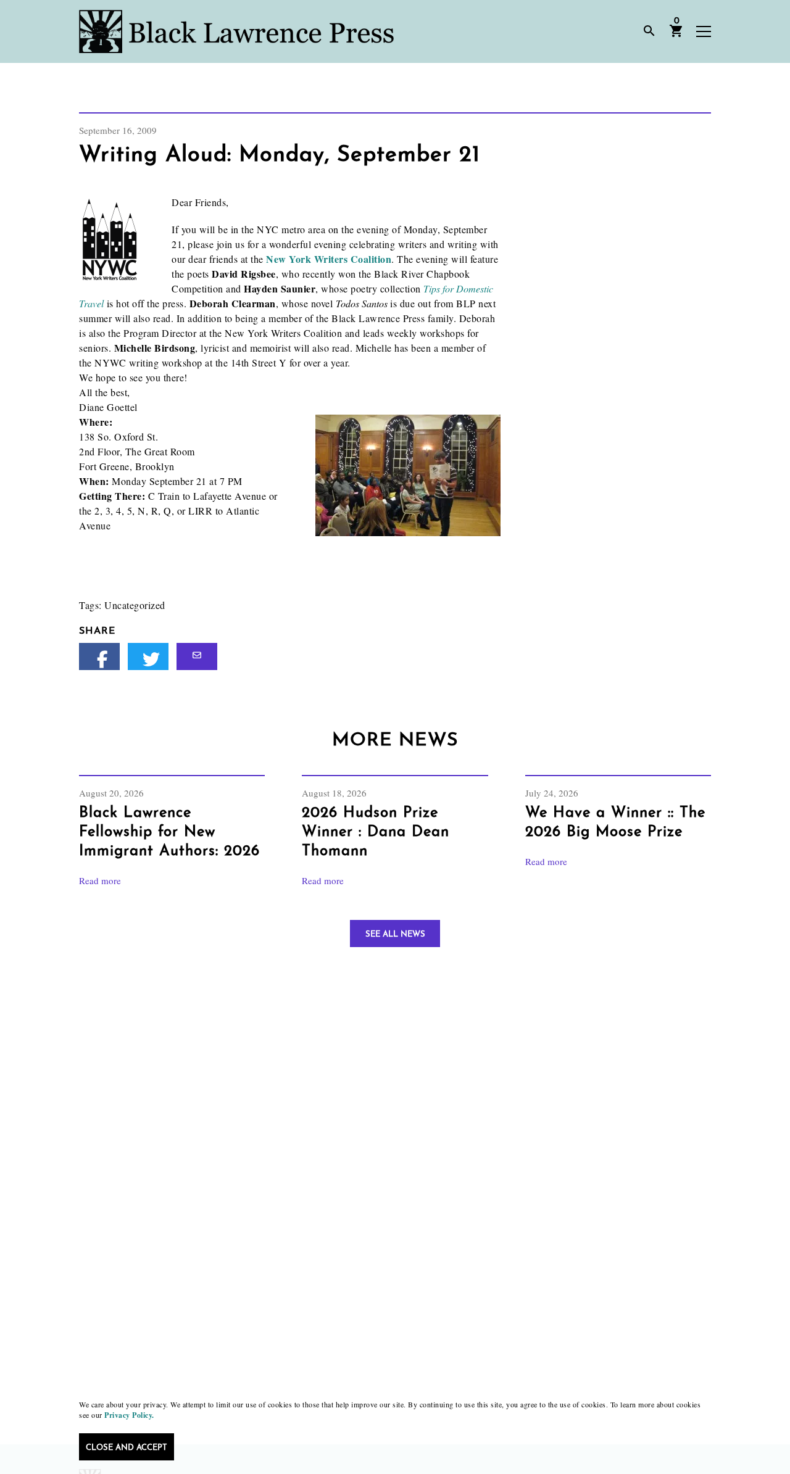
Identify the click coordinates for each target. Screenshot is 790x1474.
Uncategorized (134, 604)
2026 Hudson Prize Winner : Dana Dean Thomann (375, 832)
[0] (676, 35)
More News (395, 740)
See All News (395, 934)
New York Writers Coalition (328, 259)
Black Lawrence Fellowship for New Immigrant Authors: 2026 (169, 832)
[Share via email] (197, 656)
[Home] (236, 31)
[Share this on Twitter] (148, 656)
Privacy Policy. (129, 1415)
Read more (100, 880)
